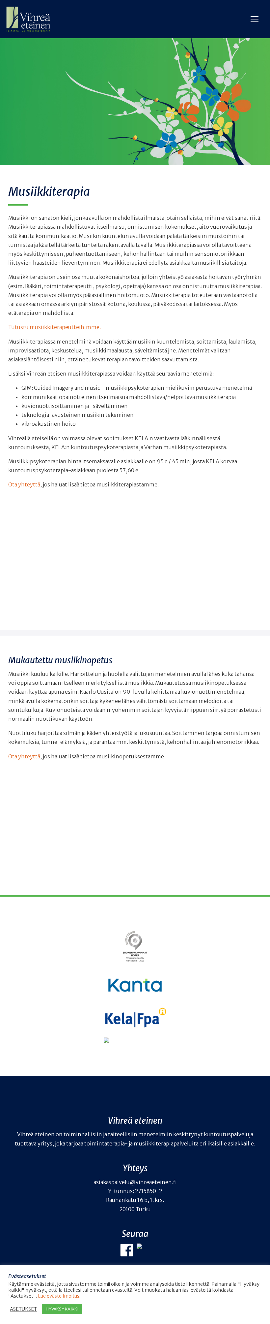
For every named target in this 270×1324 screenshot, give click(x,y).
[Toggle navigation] (255, 19)
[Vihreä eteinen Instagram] (143, 1250)
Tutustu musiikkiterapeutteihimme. (54, 327)
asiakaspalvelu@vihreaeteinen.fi (135, 1182)
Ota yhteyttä (24, 484)
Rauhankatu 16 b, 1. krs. (135, 1200)
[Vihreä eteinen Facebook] (127, 1250)
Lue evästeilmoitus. (59, 1296)
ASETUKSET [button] (23, 1309)
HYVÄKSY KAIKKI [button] (62, 1309)
